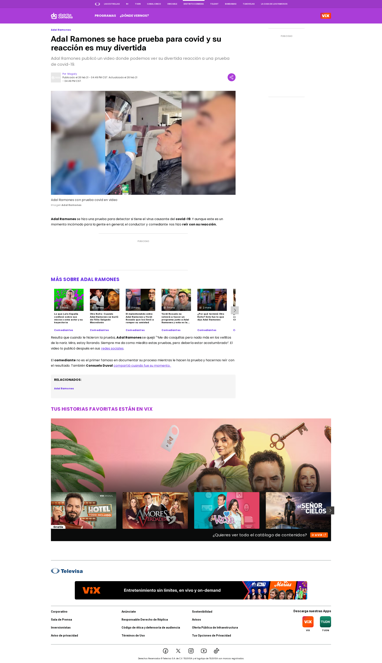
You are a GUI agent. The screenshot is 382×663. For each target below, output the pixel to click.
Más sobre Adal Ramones (85, 279)
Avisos (196, 619)
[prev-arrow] (48, 510)
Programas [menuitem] (105, 15)
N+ (127, 4)
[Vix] (325, 16)
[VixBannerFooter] (191, 590)
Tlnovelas (249, 4)
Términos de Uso (133, 635)
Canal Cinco (154, 4)
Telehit (214, 4)
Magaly (72, 73)
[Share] (232, 77)
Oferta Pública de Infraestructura (215, 627)
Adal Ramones (61, 29)
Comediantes (63, 330)
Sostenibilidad (202, 611)
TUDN (138, 4)
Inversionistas (61, 627)
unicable (172, 4)
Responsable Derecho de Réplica (145, 619)
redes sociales (112, 348)
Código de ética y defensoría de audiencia (151, 627)
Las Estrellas (112, 4)
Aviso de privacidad (64, 635)
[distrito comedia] (62, 16)
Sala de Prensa (61, 619)
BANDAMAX (230, 4)
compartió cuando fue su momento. (142, 365)
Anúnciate (129, 611)
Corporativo (59, 611)
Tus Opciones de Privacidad (211, 635)
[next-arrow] (235, 310)
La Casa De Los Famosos (274, 4)
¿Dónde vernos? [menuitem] (134, 15)
